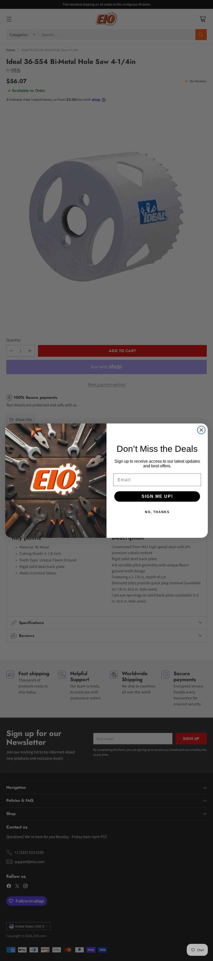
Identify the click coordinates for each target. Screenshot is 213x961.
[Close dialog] (201, 430)
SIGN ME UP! (157, 496)
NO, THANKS (157, 512)
